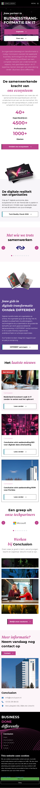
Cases (5, 737)
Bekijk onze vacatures (19, 622)
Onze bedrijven (8, 740)
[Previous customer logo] (3, 248)
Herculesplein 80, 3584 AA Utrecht (19, 706)
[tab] (11, 255)
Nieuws (5, 745)
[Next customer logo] (37, 248)
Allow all (20, 779)
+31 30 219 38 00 (11, 702)
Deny (20, 782)
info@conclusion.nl (13, 698)
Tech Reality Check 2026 (19, 214)
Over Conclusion (8, 742)
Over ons (19, 38)
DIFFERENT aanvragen (19, 347)
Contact (7, 653)
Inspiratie (20, 32)
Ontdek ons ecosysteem (19, 147)
